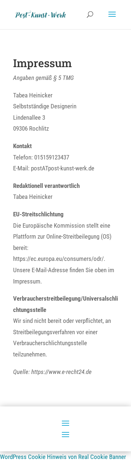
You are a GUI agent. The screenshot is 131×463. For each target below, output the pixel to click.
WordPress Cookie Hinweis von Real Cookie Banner (63, 456)
